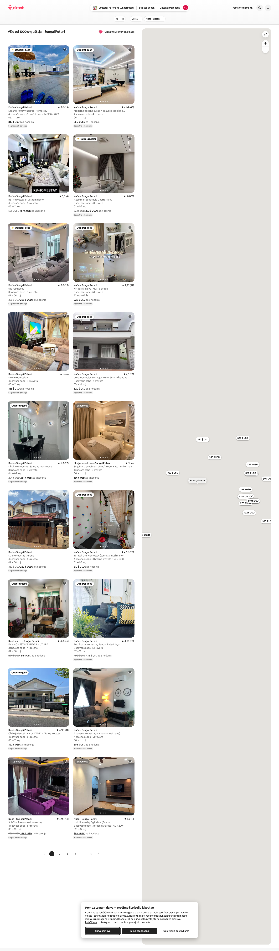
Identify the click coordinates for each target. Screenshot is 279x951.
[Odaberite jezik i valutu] (259, 8)
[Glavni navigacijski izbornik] (268, 8)
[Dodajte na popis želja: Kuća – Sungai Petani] (64, 49)
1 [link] (51, 853)
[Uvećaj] (265, 43)
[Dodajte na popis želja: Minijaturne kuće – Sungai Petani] (130, 405)
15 (90, 853)
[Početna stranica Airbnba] (16, 7)
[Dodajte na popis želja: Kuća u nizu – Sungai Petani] (64, 583)
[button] (14, 121)
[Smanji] (265, 50)
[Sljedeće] (98, 853)
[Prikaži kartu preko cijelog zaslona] (265, 34)
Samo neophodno (139, 931)
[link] (44, 853)
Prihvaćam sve (102, 931)
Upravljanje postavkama (176, 931)
